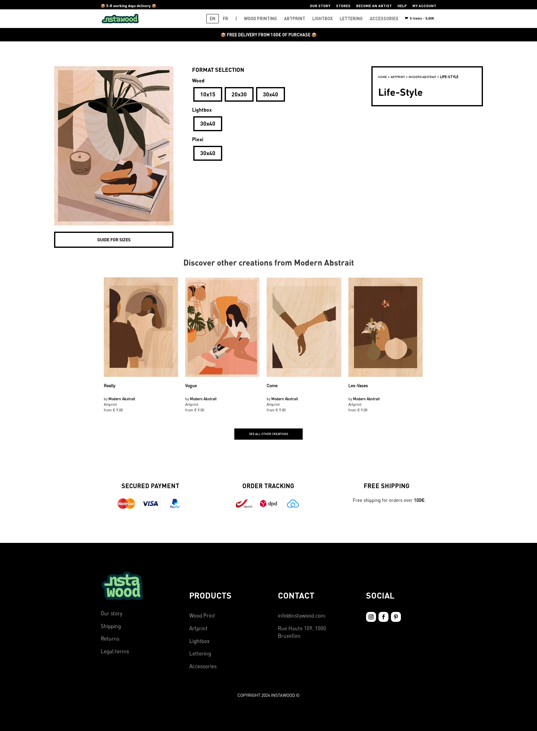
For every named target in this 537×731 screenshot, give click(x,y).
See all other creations (268, 434)
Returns (110, 638)
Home (382, 77)
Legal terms (115, 651)
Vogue (191, 385)
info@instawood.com (301, 615)
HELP (402, 6)
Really (109, 385)
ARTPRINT (294, 18)
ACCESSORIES (384, 18)
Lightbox (199, 641)
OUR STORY (320, 6)
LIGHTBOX (322, 18)
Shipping (111, 626)
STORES (343, 6)
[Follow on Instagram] (371, 617)
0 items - (421, 18)
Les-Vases (358, 385)
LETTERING (351, 18)
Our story (111, 613)
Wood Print (202, 615)
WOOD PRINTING (260, 18)
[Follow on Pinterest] (396, 617)
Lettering (200, 653)
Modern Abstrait (422, 77)
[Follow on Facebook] (383, 617)
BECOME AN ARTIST (374, 6)
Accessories (203, 666)
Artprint (198, 628)
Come (272, 385)
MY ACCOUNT (424, 6)
